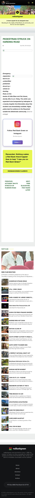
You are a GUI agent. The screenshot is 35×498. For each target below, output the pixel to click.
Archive (17, 478)
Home (17, 465)
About (17, 468)
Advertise (17, 471)
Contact (17, 475)
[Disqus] (17, 218)
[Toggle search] (28, 2)
